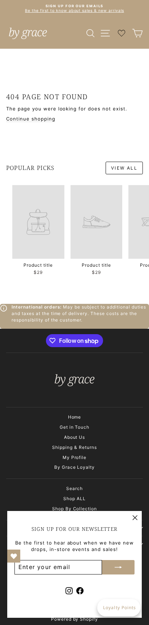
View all (124, 168)
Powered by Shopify (74, 619)
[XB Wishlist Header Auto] (121, 33)
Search (74, 488)
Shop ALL (74, 498)
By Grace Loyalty (74, 467)
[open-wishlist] (13, 556)
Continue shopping (30, 119)
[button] (118, 607)
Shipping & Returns (74, 447)
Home (74, 417)
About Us (74, 437)
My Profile (75, 457)
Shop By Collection (74, 508)
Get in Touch (75, 427)
